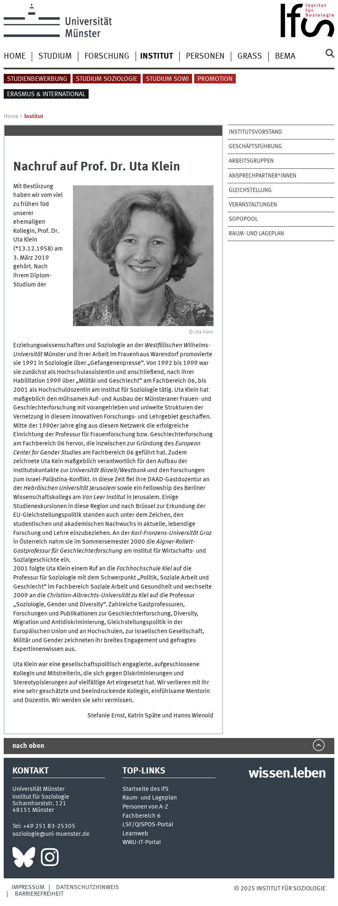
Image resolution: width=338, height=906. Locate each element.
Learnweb (135, 834)
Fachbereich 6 (141, 816)
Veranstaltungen (253, 205)
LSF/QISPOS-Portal (147, 825)
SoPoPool (243, 219)
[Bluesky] (23, 859)
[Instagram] (50, 859)
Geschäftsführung (255, 146)
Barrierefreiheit (39, 894)
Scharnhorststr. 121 (39, 803)
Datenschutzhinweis (87, 887)
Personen (205, 56)
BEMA (285, 56)
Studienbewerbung (37, 79)
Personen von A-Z (145, 807)
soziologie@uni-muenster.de (50, 834)
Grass (249, 56)
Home (15, 56)
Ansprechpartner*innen (262, 176)
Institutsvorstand (255, 132)
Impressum (28, 887)
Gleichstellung (250, 190)
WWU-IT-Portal (141, 843)
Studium (55, 56)
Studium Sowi (167, 79)
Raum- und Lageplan (256, 234)
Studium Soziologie (106, 79)
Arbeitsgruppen (251, 161)
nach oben (28, 746)
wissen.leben (287, 773)
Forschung (106, 56)
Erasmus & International (46, 94)
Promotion (214, 79)
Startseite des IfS (145, 789)
